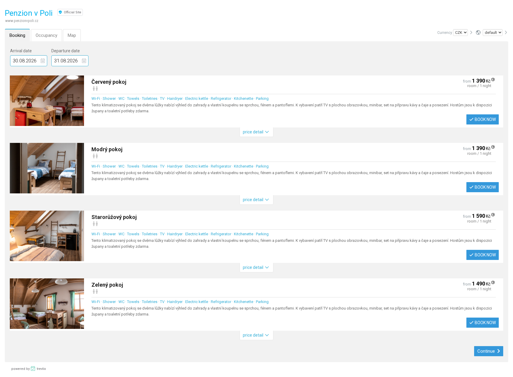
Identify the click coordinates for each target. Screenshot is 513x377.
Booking (17, 35)
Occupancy (46, 35)
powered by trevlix (28, 369)
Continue (486, 351)
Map (72, 35)
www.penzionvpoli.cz (21, 20)
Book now (485, 119)
